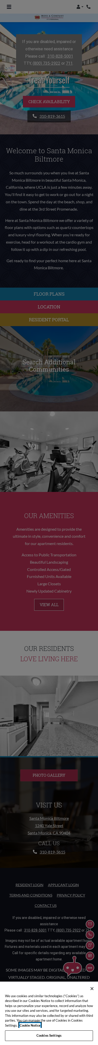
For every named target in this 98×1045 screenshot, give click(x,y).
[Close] (91, 988)
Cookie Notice (30, 1025)
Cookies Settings (49, 1035)
